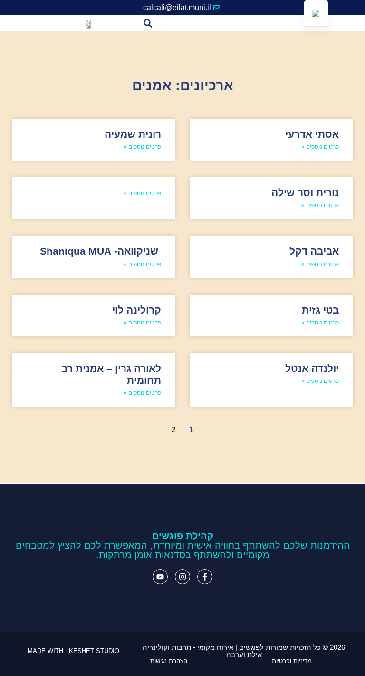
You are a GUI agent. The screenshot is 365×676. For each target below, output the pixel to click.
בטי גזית (320, 310)
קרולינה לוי (136, 310)
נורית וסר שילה (305, 192)
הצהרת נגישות (168, 661)
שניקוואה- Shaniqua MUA (100, 251)
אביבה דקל (314, 251)
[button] (148, 23)
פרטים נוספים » (320, 146)
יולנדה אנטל (312, 368)
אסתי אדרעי (312, 134)
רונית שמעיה (133, 134)
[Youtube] (160, 576)
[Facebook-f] (204, 576)
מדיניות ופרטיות (292, 661)
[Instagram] (182, 576)
